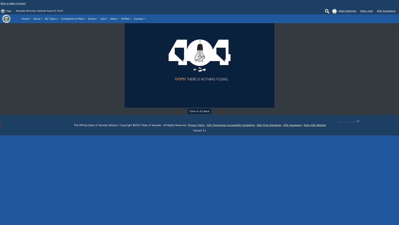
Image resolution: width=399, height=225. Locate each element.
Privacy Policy (196, 125)
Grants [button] (92, 18)
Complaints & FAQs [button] (72, 18)
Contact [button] (139, 18)
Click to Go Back (199, 111)
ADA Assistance (386, 10)
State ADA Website (315, 125)
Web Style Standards (269, 125)
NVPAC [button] (125, 18)
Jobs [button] (103, 18)
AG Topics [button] (51, 18)
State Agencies (347, 10)
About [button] (36, 18)
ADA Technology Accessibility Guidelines (231, 125)
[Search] (327, 11)
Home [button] (25, 18)
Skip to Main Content (13, 3)
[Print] (334, 11)
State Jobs (366, 10)
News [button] (113, 18)
